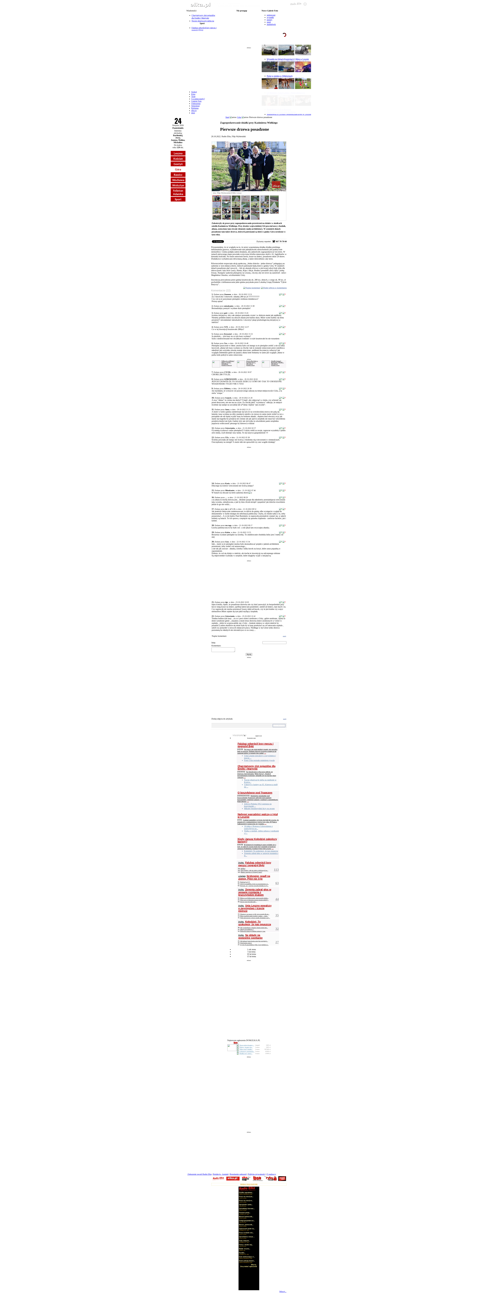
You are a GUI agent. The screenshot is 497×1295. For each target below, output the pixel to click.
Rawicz (178, 174)
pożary (269, 20)
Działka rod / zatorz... (246, 1053)
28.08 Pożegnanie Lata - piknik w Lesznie (242, 19)
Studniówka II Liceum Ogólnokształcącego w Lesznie (289, 114)
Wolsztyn (178, 185)
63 (277, 883)
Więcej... (282, 1291)
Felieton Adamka (178, 192)
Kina (193, 94)
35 (277, 915)
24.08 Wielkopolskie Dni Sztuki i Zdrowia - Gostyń (242, 13)
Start (227, 117)
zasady (284, 636)
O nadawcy (271, 1174)
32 (277, 928)
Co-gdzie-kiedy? (198, 99)
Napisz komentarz (253, 288)
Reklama (195, 108)
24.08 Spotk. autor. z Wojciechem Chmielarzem (241, 15)
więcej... (304, 45)
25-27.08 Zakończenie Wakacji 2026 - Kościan (241, 17)
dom (193, 113)
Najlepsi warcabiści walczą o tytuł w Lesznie (258, 815)
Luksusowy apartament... (247, 1051)
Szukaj (194, 92)
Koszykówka (243, 796)
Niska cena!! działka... (246, 1049)
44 (277, 899)
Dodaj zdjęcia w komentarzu (275, 288)
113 (276, 869)
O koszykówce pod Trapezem (255, 792)
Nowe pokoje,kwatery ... (247, 1045)
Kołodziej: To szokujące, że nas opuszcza (254, 923)
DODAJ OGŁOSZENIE (249, 1184)
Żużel (240, 749)
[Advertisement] (248, 67)
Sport (178, 199)
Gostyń (178, 164)
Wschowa (178, 180)
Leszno (178, 153)
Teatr (193, 96)
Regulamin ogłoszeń (238, 1174)
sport (269, 22)
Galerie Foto (196, 101)
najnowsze (271, 15)
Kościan (178, 158)
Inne (239, 820)
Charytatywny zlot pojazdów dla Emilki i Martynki (256, 767)
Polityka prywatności (256, 1174)
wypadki (270, 17)
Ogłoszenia (195, 103)
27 (277, 942)
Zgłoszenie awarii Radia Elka (200, 1174)
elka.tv (194, 110)
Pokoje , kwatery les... (246, 1047)
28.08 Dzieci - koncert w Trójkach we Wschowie (242, 25)
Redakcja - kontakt (220, 1174)
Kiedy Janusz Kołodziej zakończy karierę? (257, 840)
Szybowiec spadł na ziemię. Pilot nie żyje (254, 877)
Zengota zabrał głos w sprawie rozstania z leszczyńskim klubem (254, 892)
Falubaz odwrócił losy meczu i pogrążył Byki (255, 745)
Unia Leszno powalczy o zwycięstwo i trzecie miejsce (255, 908)
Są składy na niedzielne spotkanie (250, 936)
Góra (178, 169)
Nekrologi (195, 106)
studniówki (271, 24)
